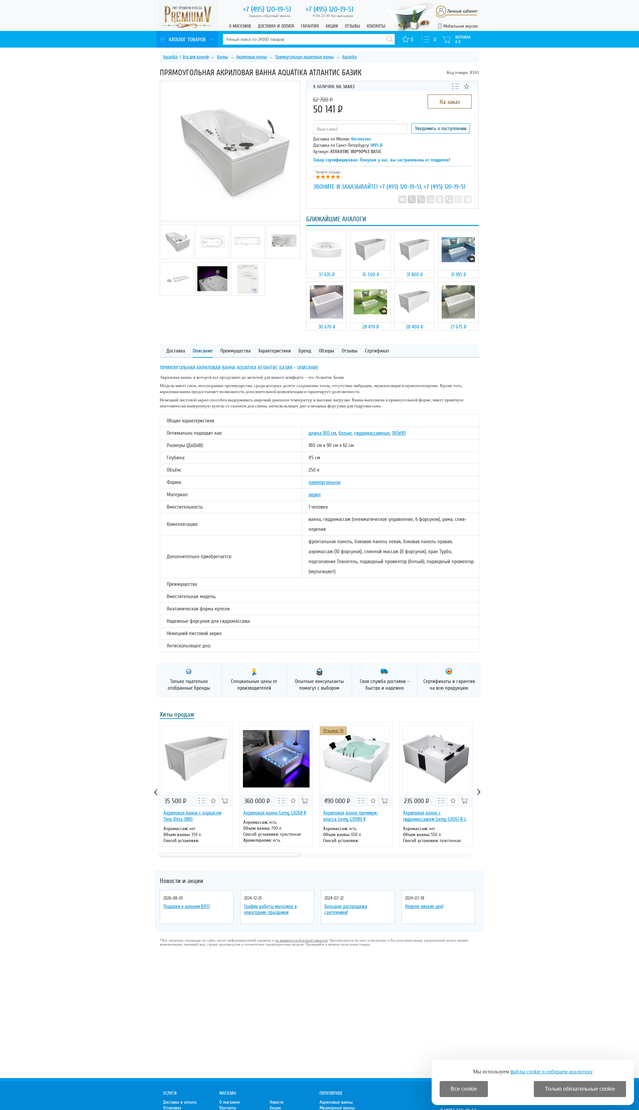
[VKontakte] (402, 199)
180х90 (399, 433)
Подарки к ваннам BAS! (186, 906)
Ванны (222, 57)
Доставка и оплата (276, 26)
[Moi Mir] (430, 199)
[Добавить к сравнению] (456, 86)
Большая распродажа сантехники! (345, 909)
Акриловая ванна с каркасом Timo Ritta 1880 (192, 816)
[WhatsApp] (458, 199)
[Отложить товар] (467, 86)
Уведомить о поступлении (440, 128)
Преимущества (235, 351)
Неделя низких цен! (424, 906)
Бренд (305, 351)
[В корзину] (304, 800)
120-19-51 (267, 9)
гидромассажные (372, 433)
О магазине (240, 26)
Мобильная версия (460, 26)
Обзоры (326, 351)
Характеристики (274, 351)
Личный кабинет (462, 11)
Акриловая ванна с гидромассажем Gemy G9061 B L (434, 816)
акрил (315, 494)
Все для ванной (196, 57)
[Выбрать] (224, 800)
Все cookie (464, 1089)
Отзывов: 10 (333, 731)
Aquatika (170, 57)
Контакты (376, 26)
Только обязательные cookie (580, 1089)
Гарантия (310, 26)
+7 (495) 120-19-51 (400, 186)
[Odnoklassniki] (440, 199)
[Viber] (449, 199)
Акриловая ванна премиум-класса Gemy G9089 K (350, 816)
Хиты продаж (177, 715)
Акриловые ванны (251, 57)
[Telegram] (468, 199)
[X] (412, 199)
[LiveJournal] (421, 199)
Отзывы (352, 26)
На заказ (450, 102)
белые (345, 433)
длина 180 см (322, 433)
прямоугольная (324, 482)
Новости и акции (181, 881)
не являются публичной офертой (301, 940)
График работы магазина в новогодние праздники (270, 909)
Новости (277, 1102)
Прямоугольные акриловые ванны (304, 57)
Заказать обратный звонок (269, 16)
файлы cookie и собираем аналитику (551, 1071)
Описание (203, 351)
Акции (331, 26)
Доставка (175, 351)
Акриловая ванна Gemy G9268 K (274, 813)
